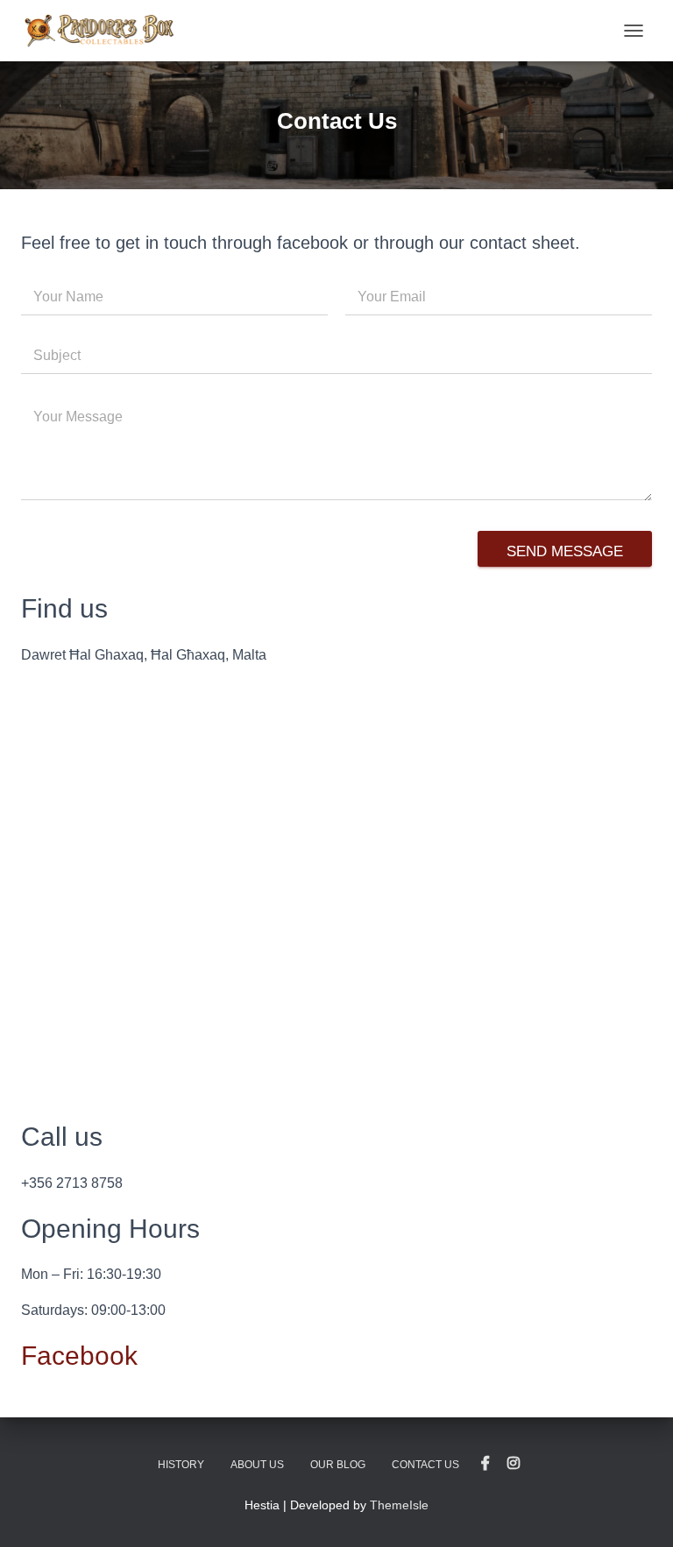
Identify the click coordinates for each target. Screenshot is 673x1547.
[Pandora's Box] (105, 31)
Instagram (513, 1464)
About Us (257, 1465)
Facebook (79, 1355)
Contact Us (425, 1465)
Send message (565, 551)
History (181, 1465)
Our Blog (337, 1465)
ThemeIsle (399, 1505)
